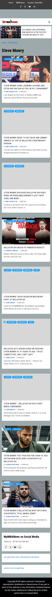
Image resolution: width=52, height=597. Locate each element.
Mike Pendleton (12, 92)
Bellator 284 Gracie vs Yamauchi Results (24, 247)
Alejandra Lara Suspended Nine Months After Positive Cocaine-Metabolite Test (34, 32)
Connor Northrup (12, 464)
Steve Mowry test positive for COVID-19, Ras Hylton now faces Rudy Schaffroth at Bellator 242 (26, 459)
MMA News (20, 2)
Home (11, 2)
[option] (26, 32)
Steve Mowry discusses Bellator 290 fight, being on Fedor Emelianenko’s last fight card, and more (25, 195)
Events (20, 221)
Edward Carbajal (12, 251)
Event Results (10, 221)
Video (36, 270)
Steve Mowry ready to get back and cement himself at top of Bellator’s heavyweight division (25, 141)
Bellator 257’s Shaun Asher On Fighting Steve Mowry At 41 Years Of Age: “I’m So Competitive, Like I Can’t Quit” (23, 352)
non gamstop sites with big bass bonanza (21, 557)
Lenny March (10, 303)
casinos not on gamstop (14, 568)
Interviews (9, 59)
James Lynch (10, 357)
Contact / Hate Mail (35, 2)
